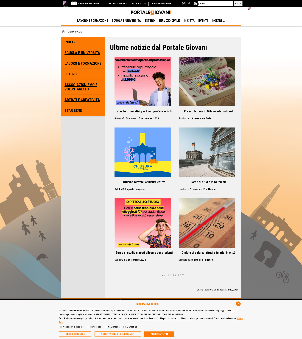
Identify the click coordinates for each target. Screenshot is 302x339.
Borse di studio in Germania (202, 185)
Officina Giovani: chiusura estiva (140, 185)
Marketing (132, 326)
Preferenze (95, 326)
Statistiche (114, 326)
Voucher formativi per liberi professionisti (143, 114)
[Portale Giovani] (151, 13)
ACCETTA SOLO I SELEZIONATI (117, 334)
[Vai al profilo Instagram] (184, 3)
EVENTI (203, 20)
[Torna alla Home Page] (63, 31)
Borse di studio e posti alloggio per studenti (144, 256)
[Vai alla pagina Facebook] (190, 3)
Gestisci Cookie (75, 334)
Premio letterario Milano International (206, 114)
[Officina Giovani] (85, 3)
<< (162, 275)
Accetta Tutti (159, 334)
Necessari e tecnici (73, 326)
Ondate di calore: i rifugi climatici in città (207, 256)
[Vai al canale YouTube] (195, 3)
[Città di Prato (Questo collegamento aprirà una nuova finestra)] (65, 4)
